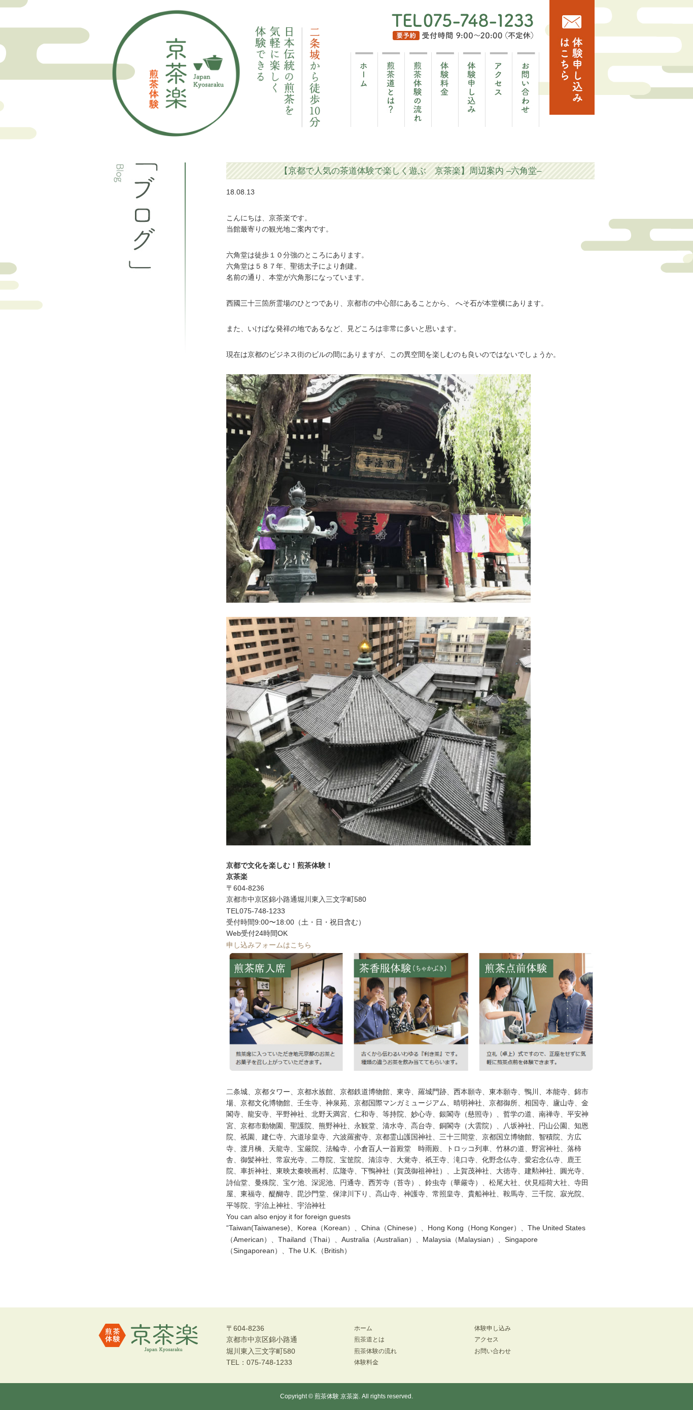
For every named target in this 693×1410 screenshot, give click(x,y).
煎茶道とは (369, 1339)
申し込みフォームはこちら (268, 945)
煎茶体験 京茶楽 (337, 1396)
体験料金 (366, 1362)
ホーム (363, 1328)
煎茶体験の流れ (375, 1351)
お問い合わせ (492, 1351)
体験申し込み (492, 1328)
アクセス (486, 1339)
